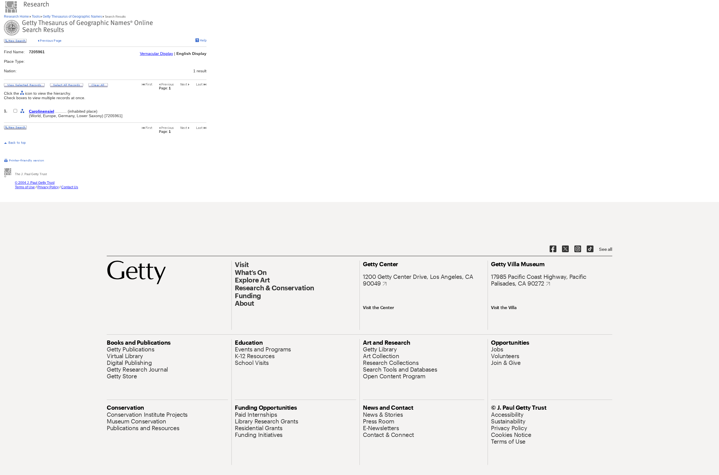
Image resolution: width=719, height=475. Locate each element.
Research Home (17, 16)
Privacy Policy (48, 187)
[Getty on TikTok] (590, 249)
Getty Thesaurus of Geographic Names (72, 16)
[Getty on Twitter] (565, 249)
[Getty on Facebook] (553, 249)
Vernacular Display (156, 53)
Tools (36, 16)
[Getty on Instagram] (577, 249)
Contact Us (69, 187)
